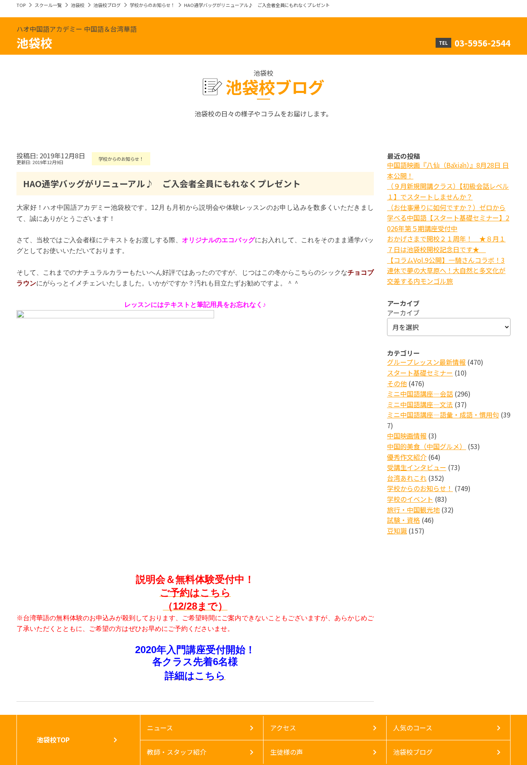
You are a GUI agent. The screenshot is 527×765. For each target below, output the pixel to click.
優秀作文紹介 (407, 457)
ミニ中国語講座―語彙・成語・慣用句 (443, 415)
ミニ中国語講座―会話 (420, 394)
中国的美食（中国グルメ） (426, 446)
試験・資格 (403, 520)
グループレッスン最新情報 (426, 362)
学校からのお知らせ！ (152, 5)
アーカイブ (403, 313)
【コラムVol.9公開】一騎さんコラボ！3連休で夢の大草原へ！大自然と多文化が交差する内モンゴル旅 (446, 270)
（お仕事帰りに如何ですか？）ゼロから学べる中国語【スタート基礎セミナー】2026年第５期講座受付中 (448, 217)
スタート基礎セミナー (420, 373)
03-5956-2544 (483, 43)
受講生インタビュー (416, 467)
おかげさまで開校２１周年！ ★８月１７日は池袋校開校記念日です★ (446, 244)
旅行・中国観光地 (413, 510)
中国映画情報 (407, 435)
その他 (397, 383)
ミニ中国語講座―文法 (420, 404)
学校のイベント (410, 499)
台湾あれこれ (407, 478)
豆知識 (397, 531)
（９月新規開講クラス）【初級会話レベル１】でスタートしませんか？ (448, 191)
